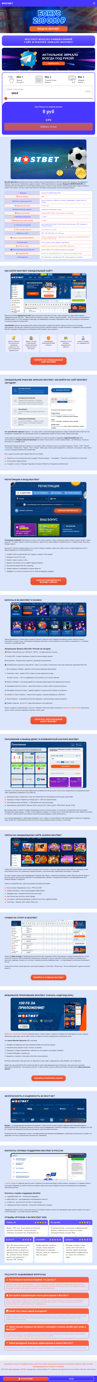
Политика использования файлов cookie (71, 1364)
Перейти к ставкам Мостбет (49, 977)
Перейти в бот (53, 63)
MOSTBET (7, 3)
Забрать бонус (48, 126)
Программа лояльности (12, 1364)
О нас (40, 1364)
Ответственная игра (50, 1364)
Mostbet (23, 1369)
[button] (93, 1366)
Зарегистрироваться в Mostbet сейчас (48, 581)
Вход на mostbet (49, 29)
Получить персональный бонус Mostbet (48, 720)
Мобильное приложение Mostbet (16, 1034)
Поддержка (25, 1364)
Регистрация (27, 1379)
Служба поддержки (12, 1183)
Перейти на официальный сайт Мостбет (48, 361)
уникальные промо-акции (71, 708)
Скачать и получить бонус (48, 1078)
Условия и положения (56, 1366)
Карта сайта (34, 1364)
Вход (71, 1379)
